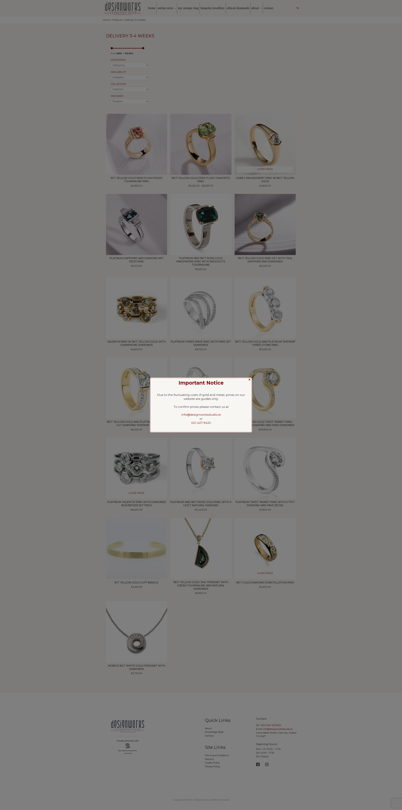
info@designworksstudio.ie (201, 414)
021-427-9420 (201, 423)
